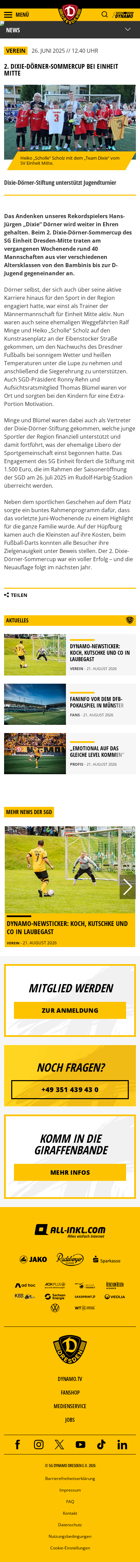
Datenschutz (70, 1525)
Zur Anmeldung (70, 1010)
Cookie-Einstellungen (70, 1548)
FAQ (70, 1501)
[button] (104, 14)
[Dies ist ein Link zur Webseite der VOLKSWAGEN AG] (55, 1307)
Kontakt (70, 1513)
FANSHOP (70, 1392)
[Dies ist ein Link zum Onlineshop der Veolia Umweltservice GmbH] (115, 1296)
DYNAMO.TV (70, 1379)
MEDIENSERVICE (70, 1406)
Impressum (70, 1490)
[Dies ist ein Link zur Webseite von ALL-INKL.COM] (70, 1230)
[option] (70, 887)
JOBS (70, 1419)
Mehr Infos (70, 1172)
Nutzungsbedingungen (70, 1536)
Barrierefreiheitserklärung (70, 1478)
